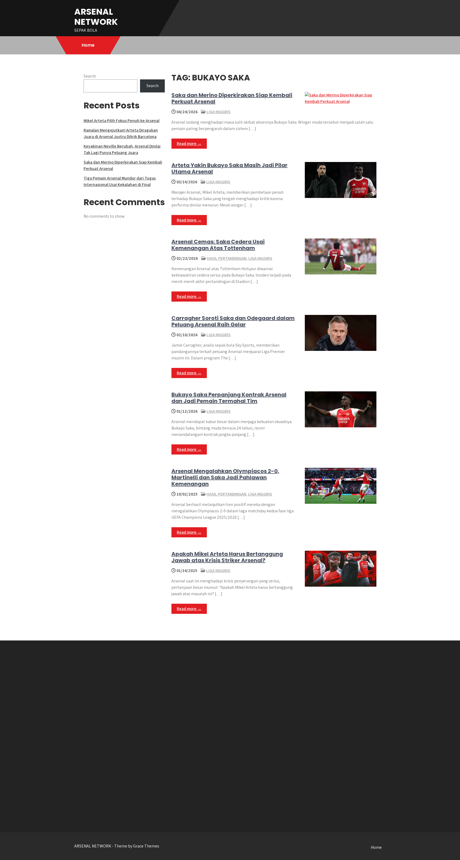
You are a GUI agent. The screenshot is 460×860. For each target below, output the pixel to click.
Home (88, 45)
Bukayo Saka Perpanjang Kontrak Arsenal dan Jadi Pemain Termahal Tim (228, 398)
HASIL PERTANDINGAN (227, 258)
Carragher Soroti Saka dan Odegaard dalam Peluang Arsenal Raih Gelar (233, 321)
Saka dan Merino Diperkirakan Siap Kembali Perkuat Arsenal (231, 98)
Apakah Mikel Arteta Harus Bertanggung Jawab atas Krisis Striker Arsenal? (227, 557)
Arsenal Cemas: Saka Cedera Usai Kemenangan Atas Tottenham (218, 245)
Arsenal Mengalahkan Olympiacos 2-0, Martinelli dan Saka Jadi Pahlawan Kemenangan (225, 477)
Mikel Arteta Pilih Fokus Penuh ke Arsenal (121, 120)
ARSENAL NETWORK (96, 17)
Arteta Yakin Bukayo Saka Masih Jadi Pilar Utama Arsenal (229, 168)
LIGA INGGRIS (219, 112)
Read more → (189, 143)
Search (90, 76)
